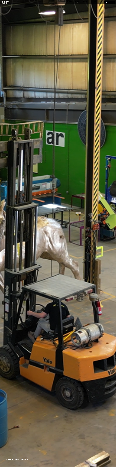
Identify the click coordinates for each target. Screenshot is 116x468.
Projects (77, 2)
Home (66, 2)
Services (85, 2)
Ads (95, 2)
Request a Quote (109, 2)
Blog (91, 2)
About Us (71, 2)
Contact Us (100, 2)
